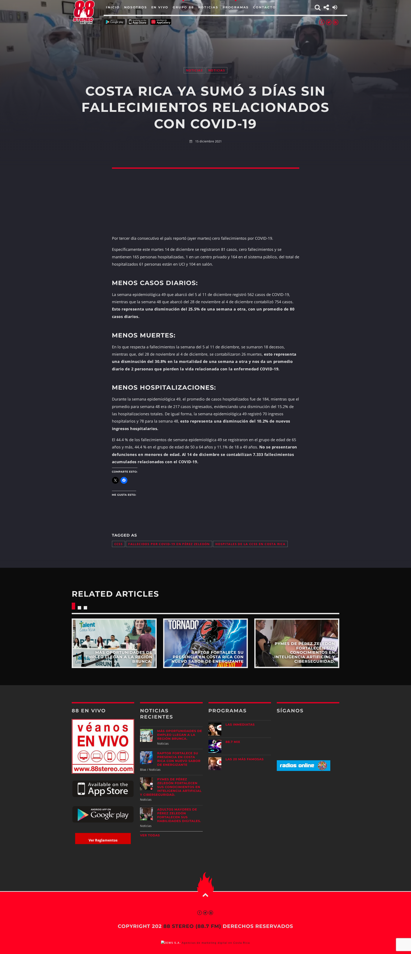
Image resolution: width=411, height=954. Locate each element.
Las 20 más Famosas (245, 759)
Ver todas (150, 835)
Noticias (194, 70)
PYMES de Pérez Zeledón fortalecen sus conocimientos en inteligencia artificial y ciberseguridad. (171, 787)
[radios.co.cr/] (303, 770)
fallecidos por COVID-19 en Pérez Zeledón (169, 544)
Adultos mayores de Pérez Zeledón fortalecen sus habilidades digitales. (179, 815)
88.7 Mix (233, 742)
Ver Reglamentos (103, 840)
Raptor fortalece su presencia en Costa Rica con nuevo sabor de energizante (178, 759)
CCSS (118, 544)
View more (114, 643)
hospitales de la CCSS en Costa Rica (250, 544)
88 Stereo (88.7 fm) (192, 926)
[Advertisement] (205, 40)
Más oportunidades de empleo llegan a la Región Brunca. (179, 735)
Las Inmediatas (240, 724)
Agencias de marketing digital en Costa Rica (216, 942)
